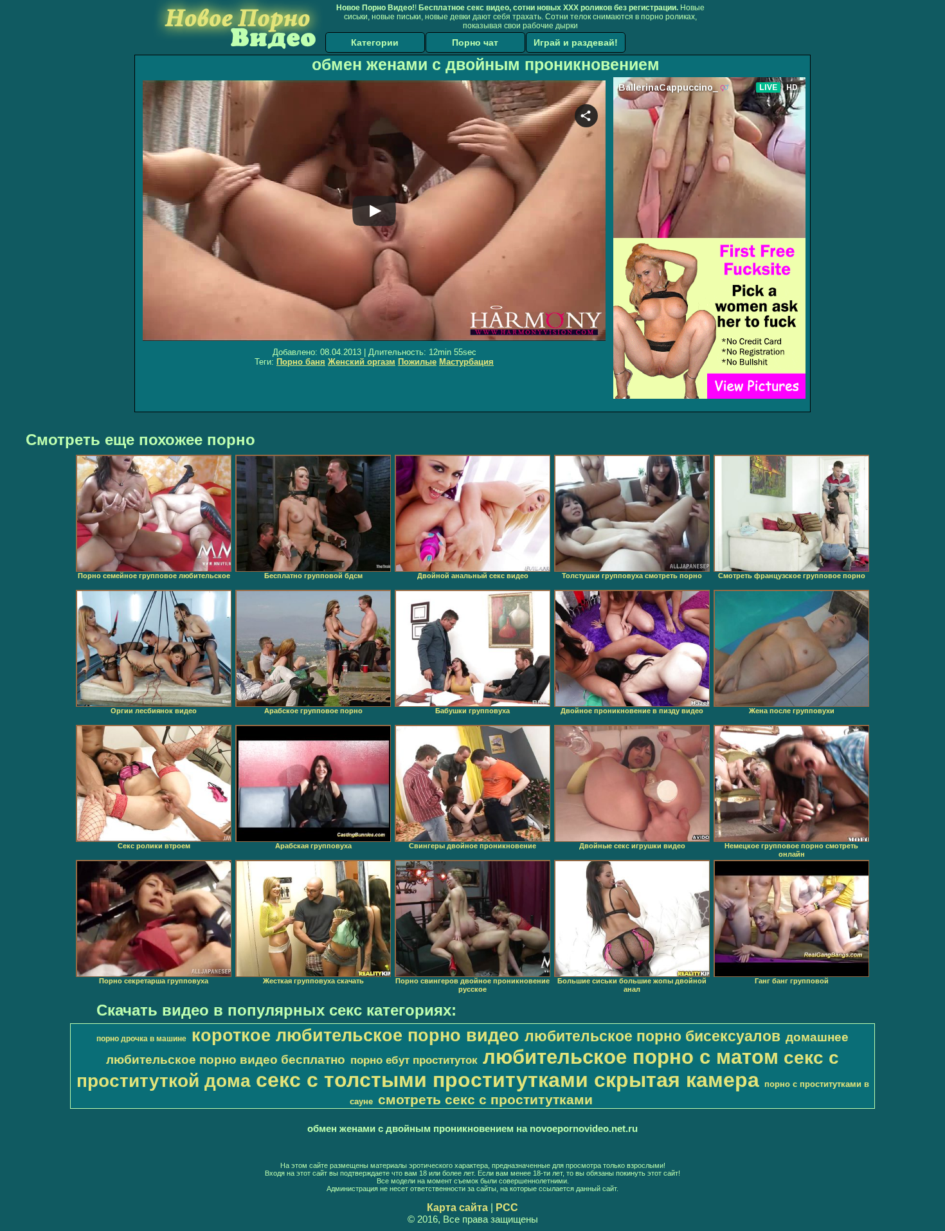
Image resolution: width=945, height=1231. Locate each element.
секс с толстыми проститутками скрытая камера (507, 1079)
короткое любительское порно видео (355, 1035)
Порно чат (475, 42)
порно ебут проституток (414, 1059)
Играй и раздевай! (576, 42)
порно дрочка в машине (141, 1038)
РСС (507, 1207)
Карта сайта (457, 1207)
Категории (375, 42)
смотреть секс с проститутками (485, 1100)
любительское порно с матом (631, 1057)
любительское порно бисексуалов (652, 1036)
